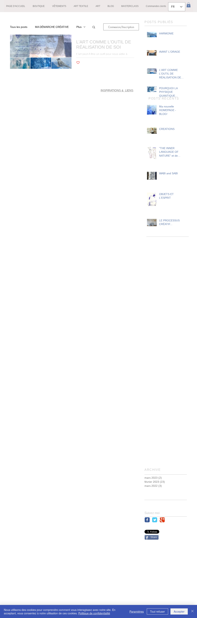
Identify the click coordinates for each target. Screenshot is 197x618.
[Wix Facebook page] (147, 519)
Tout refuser (157, 611)
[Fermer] (192, 611)
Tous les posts (18, 26)
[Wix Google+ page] (162, 519)
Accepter (179, 611)
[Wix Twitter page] (154, 519)
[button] (188, 4)
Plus (79, 26)
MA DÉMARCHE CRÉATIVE (52, 26)
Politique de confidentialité (94, 613)
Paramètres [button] (136, 611)
